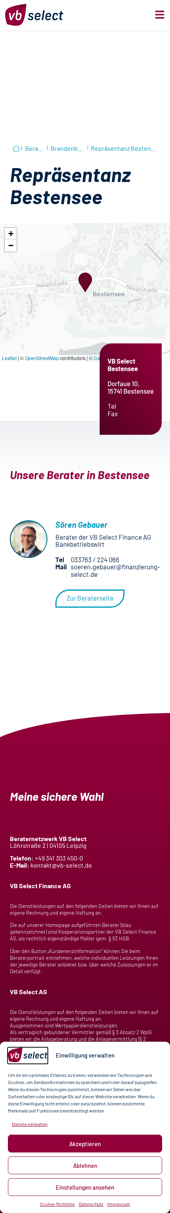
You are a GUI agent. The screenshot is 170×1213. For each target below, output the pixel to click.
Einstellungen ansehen (85, 1187)
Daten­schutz (91, 1204)
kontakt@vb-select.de (61, 865)
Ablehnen (85, 1165)
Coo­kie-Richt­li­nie (57, 1204)
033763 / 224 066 (95, 559)
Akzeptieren (85, 1143)
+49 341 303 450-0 (59, 858)
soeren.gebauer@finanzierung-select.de (115, 570)
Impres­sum (118, 1204)
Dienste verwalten (29, 1124)
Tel (112, 405)
